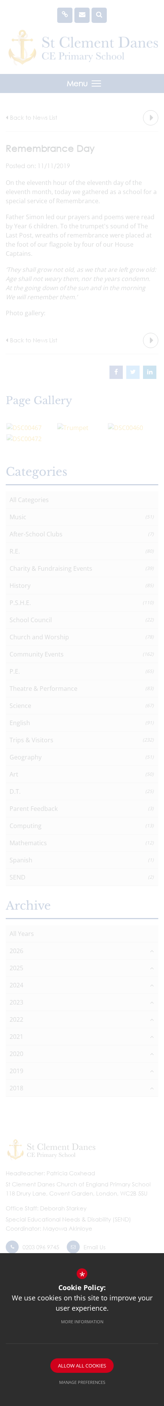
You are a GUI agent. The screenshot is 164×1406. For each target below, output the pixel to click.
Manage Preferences (82, 1382)
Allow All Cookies (82, 1365)
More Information (82, 1321)
